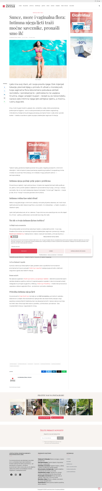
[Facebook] (4, 87)
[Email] (4, 98)
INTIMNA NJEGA (13, 363)
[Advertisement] (38, 129)
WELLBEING (25, 5)
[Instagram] (16, 475)
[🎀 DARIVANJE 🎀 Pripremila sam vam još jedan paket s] (17, 407)
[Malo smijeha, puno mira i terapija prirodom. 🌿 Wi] (51, 407)
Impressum (60, 254)
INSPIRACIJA (37, 5)
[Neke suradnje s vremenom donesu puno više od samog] (34, 407)
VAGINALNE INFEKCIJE (45, 363)
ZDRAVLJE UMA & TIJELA (38, 12)
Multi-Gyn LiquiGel (35, 268)
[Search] (99, 5)
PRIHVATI (24, 251)
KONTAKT (69, 461)
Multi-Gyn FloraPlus (43, 283)
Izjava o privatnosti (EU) (72, 466)
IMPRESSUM (69, 464)
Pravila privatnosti (55, 443)
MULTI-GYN (36, 363)
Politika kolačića (43, 254)
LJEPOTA (43, 5)
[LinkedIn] (4, 94)
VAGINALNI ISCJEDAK (56, 363)
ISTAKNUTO (30, 363)
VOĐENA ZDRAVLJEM (14, 366)
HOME (20, 5)
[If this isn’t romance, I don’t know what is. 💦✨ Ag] (68, 407)
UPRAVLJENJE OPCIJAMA (78, 251)
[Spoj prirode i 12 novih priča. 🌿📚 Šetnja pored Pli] (84, 407)
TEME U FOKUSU (64, 5)
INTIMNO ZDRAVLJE (22, 363)
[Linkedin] (20, 475)
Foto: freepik (38, 79)
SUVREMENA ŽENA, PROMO (15, 37)
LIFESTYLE (31, 5)
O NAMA (68, 458)
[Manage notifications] (99, 488)
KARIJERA (58, 5)
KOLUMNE (71, 5)
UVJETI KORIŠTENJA (71, 471)
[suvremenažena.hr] (9, 5)
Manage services (15, 246)
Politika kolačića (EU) (71, 469)
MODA (48, 5)
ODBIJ (51, 251)
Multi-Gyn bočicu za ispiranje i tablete (36, 279)
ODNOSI (52, 5)
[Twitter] (4, 90)
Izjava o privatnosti (52, 254)
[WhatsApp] (4, 101)
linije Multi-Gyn (24, 296)
